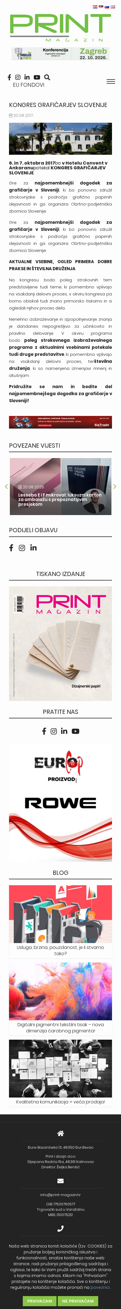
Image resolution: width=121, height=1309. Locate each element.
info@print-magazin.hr (60, 1194)
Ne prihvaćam (78, 1301)
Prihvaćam (39, 1301)
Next (115, 487)
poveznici (100, 1287)
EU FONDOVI (28, 85)
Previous (6, 487)
